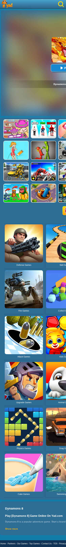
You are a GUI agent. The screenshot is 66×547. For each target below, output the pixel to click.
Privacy (62, 543)
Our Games (22, 543)
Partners (11, 543)
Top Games (34, 543)
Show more (11, 528)
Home (3, 543)
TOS (55, 543)
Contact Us (46, 543)
